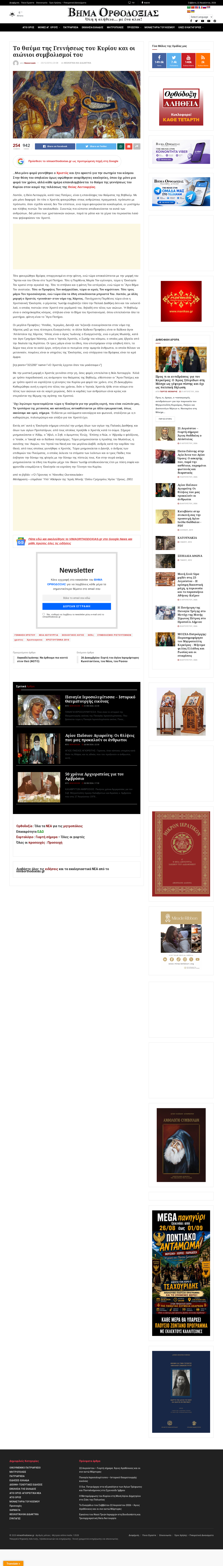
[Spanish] (189, 11)
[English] (197, 7)
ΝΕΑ (49, 826)
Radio (147, 3)
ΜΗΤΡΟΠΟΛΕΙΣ (115, 27)
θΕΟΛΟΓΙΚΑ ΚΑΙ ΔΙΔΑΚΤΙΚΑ (77, 63)
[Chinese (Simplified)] (193, 7)
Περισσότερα (165, 419)
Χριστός (62, 173)
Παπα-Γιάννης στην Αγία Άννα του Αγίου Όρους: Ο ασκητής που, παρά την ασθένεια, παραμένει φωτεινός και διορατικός (192, 461)
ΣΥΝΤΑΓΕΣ (15, 1518)
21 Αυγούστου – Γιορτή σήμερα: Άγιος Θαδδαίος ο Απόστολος (189, 433)
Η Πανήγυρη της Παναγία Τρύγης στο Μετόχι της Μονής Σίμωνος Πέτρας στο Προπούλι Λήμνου (192, 615)
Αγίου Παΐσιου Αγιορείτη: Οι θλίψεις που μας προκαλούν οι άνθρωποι (100, 737)
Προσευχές (15, 1506)
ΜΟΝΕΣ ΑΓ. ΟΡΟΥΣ (48, 27)
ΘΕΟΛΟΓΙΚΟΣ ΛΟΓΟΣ (73, 635)
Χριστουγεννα (34, 640)
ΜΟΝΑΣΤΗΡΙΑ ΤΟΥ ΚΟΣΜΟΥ (159, 27)
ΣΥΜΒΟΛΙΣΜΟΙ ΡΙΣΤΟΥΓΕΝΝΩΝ (114, 635)
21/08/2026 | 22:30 (91, 706)
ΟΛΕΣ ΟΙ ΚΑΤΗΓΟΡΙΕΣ (189, 27)
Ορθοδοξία (24, 826)
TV (133, 3)
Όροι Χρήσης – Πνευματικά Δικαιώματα (67, 3)
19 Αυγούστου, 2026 (188, 477)
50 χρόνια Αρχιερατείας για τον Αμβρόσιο (94, 776)
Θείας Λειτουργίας (81, 187)
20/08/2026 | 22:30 (91, 745)
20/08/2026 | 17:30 (91, 783)
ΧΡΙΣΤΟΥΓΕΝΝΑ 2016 (57, 640)
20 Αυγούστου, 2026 (188, 504)
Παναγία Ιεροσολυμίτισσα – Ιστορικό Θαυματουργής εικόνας (100, 699)
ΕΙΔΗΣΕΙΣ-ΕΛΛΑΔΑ (19, 1480)
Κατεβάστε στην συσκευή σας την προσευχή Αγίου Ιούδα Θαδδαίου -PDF (189, 518)
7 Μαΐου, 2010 (185, 560)
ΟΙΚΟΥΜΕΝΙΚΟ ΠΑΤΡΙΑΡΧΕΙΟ (25, 1467)
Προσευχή (55, 842)
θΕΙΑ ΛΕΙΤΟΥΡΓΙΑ (48, 635)
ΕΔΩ (40, 832)
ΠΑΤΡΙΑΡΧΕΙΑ (70, 27)
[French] (200, 7)
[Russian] (204, 7)
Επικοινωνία (41, 3)
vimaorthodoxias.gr (25, 1535)
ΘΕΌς (91, 635)
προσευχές (36, 842)
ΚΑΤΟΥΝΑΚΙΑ (187, 538)
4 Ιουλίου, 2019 (186, 530)
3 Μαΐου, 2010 (185, 542)
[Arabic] (189, 7)
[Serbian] (208, 7)
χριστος (19, 640)
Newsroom (30, 63)
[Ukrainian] (193, 11)
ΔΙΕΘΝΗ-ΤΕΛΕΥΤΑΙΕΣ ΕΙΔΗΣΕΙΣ (25, 1484)
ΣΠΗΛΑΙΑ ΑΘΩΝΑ (190, 556)
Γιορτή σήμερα (46, 837)
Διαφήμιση (14, 3)
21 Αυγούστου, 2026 (190, 392)
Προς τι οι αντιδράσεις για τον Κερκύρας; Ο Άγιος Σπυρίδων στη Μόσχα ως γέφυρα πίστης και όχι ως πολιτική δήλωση (180, 382)
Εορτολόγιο (24, 837)
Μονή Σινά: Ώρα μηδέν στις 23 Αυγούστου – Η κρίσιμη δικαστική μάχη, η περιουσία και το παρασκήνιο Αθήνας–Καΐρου (190, 584)
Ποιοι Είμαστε (27, 3)
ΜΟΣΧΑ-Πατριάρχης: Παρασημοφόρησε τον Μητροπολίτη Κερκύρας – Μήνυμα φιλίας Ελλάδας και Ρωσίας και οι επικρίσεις (192, 644)
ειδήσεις (52, 869)
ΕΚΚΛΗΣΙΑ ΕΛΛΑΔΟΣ (92, 27)
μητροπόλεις (73, 826)
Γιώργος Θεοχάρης (168, 392)
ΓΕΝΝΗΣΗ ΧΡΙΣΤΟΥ (25, 635)
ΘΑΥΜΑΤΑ (14, 1510)
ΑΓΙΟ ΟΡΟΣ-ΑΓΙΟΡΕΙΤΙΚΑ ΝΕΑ (25, 1493)
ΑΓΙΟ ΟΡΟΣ (28, 27)
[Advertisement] (76, 246)
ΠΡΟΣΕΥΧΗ (133, 27)
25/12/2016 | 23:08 (49, 63)
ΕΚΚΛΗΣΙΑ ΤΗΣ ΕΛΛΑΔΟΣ (22, 1489)
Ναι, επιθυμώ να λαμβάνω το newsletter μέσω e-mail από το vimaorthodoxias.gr (73, 615)
